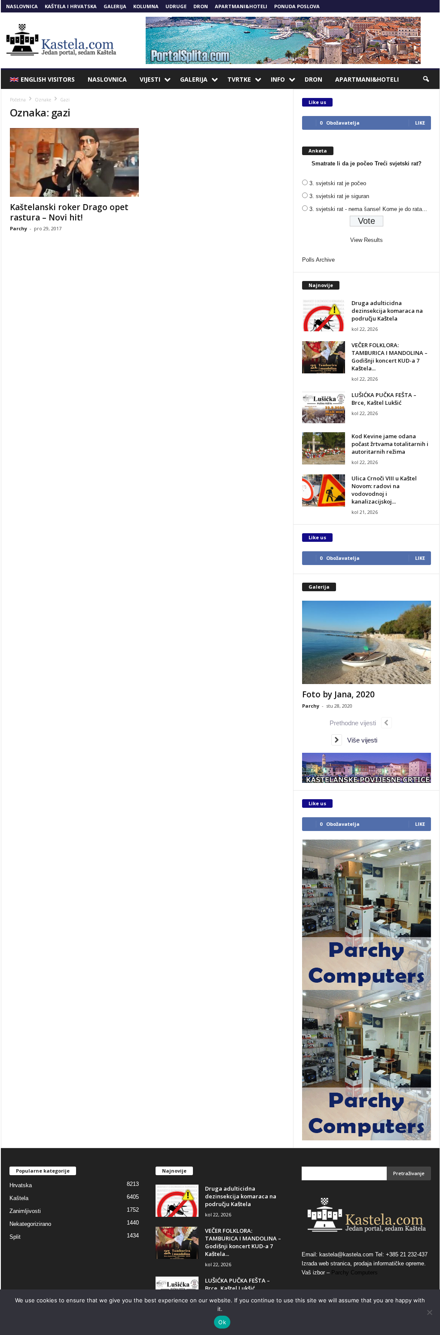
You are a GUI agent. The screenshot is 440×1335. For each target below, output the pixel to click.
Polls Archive (318, 260)
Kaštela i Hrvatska (71, 6)
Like (420, 122)
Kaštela (18, 1198)
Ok (222, 1322)
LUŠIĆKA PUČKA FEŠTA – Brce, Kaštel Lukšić (383, 398)
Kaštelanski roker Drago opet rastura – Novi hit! (69, 212)
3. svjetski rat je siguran (339, 196)
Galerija (115, 6)
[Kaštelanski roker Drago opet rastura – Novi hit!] (74, 162)
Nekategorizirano (30, 1224)
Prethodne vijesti (355, 723)
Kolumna (146, 6)
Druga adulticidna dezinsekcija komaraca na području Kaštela (387, 310)
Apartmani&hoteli (241, 6)
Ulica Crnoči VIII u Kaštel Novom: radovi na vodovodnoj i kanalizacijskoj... (384, 489)
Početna (18, 100)
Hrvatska (20, 1185)
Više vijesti (359, 740)
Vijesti (150, 79)
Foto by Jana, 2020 (338, 694)
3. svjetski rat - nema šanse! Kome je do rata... (368, 209)
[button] (426, 79)
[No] (429, 1312)
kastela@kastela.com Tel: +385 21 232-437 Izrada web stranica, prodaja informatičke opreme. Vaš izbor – (365, 1263)
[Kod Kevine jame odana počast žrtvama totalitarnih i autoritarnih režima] (323, 448)
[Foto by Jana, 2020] (366, 642)
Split (15, 1237)
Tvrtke (239, 79)
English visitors (48, 79)
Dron (200, 6)
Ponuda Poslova (297, 6)
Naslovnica (22, 6)
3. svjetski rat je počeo (337, 183)
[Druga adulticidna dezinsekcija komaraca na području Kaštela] (323, 315)
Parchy (18, 228)
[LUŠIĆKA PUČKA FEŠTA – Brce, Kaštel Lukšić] (323, 407)
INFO (278, 79)
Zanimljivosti (25, 1211)
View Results (366, 240)
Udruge (175, 6)
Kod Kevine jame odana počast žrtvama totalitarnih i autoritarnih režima (389, 443)
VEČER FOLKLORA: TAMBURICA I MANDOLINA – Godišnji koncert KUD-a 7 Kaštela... (389, 356)
